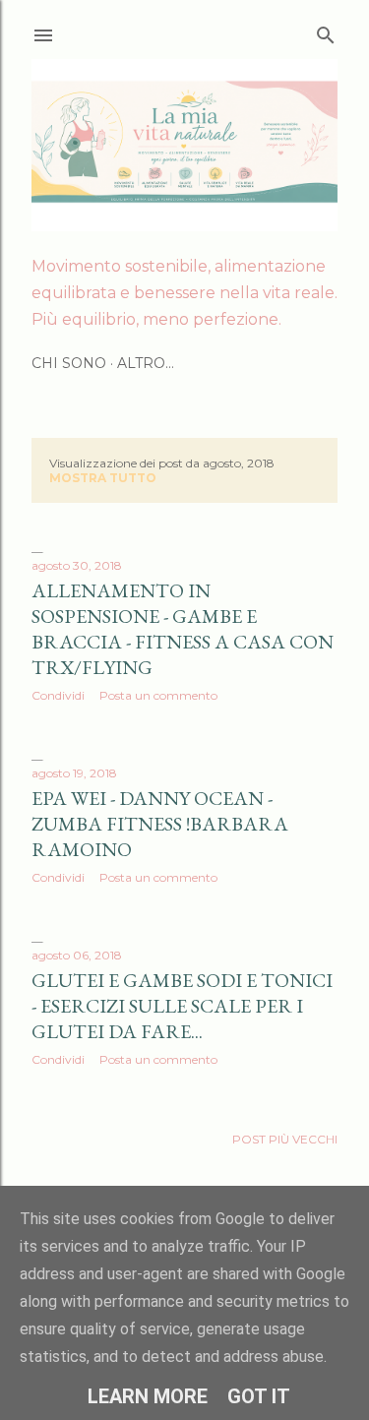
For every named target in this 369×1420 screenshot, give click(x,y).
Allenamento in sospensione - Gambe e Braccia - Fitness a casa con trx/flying (182, 629)
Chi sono (68, 363)
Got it (258, 1396)
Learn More (148, 1396)
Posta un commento (158, 695)
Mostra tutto (102, 477)
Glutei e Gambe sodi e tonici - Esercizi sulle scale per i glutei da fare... (182, 1005)
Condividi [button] (58, 695)
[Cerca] (326, 31)
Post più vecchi (285, 1139)
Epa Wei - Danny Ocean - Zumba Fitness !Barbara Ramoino (159, 823)
